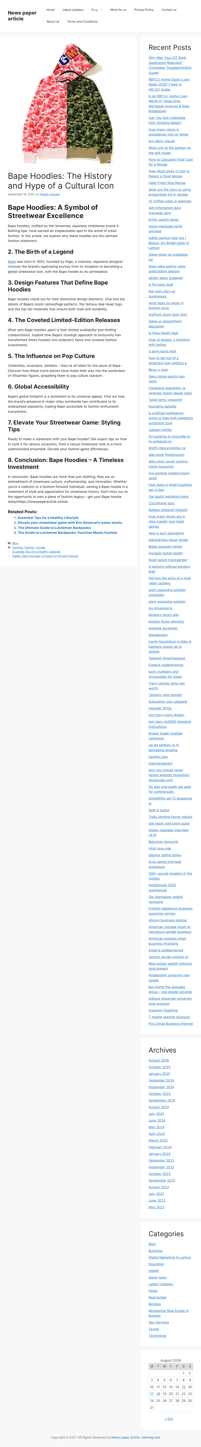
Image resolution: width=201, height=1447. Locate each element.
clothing (17, 547)
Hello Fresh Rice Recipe (167, 183)
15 (183, 1387)
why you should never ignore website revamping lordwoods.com (169, 775)
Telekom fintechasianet (167, 658)
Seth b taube (159, 810)
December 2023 (161, 1160)
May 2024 (156, 1127)
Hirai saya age (160, 848)
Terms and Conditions (82, 21)
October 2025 (159, 1067)
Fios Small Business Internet (171, 1024)
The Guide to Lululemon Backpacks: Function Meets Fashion (67, 533)
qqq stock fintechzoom (166, 455)
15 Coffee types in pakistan (170, 201)
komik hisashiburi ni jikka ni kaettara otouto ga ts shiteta (170, 647)
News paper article (22, 16)
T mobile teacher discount (169, 1017)
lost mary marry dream (166, 715)
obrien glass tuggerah (166, 278)
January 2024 (159, 1154)
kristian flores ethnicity (166, 622)
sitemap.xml (151, 1437)
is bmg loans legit (162, 351)
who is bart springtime (166, 533)
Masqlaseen (158, 635)
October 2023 (160, 1174)
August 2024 (159, 1107)
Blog (94, 10)
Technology (158, 1336)
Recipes (155, 1304)
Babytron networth (163, 842)
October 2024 (160, 1094)
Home (51, 10)
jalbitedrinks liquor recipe (168, 540)
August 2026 (159, 1060)
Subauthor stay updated (168, 702)
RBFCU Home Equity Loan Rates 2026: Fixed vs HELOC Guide (169, 84)
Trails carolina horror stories (170, 817)
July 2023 (156, 1194)
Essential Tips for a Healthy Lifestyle (48, 518)
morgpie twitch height (166, 553)
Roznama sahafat (162, 406)
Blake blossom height (165, 547)
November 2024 (161, 1087)
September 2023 (162, 1180)
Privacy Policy (144, 10)
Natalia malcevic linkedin (168, 510)
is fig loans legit (161, 285)
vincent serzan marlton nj (168, 957)
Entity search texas (164, 220)
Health (154, 1271)
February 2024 (160, 1147)
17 (151, 1394)
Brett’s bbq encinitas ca (167, 448)
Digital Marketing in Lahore (170, 1257)
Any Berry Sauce (162, 141)
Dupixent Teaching (163, 1010)
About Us (53, 21)
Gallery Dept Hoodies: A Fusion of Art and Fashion (45, 556)
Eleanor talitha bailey (165, 855)
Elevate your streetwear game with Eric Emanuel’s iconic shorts (70, 523)
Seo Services (159, 1322)
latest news (158, 1277)
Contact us (169, 10)
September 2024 (162, 1100)
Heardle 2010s (160, 708)
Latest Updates (73, 10)
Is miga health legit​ (163, 333)
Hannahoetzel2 (161, 763)
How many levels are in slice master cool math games (167, 522)
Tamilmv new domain (165, 695)
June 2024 (157, 1120)
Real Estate (157, 1297)
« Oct (169, 1419)
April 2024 (157, 1134)
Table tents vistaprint (165, 400)
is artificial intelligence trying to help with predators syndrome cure (171, 418)
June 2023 (157, 1200)
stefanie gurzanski (163, 628)
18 (158, 1394)
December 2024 (161, 1080)
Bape (12, 262)
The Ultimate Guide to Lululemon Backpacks (54, 528)
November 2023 (161, 1167)
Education (156, 1264)
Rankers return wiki (164, 615)
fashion (29, 547)
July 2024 (156, 1114)
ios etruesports (160, 608)
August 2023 (159, 1187)
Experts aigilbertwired (166, 665)
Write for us (118, 10)
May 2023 (156, 1207)
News (153, 1291)
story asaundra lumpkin (167, 601)
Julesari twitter (160, 430)
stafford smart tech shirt (168, 315)
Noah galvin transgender (168, 560)
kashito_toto (158, 757)
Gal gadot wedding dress (169, 496)
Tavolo (154, 1329)
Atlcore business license (168, 920)
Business (156, 1251)
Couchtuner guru (162, 503)
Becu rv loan (158, 370)
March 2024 (158, 1140)
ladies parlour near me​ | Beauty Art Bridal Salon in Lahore (169, 243)
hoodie (40, 547)
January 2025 (159, 1074)
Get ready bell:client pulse (169, 823)
